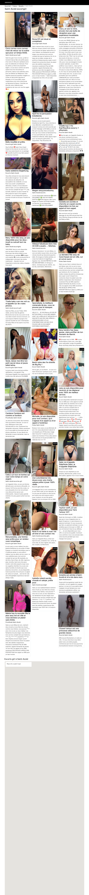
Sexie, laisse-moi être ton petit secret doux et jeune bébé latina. (17, 363)
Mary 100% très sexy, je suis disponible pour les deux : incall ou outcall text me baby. (18, 241)
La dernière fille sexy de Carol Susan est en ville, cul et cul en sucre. (71, 257)
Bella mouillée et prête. (15, 142)
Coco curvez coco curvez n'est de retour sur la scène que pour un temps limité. (17, 50)
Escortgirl (8, 6)
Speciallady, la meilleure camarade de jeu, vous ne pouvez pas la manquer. (43, 305)
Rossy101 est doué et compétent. (41, 40)
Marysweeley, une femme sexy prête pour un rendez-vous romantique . (17, 539)
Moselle (21, 6)
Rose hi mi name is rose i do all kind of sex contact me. (44, 532)
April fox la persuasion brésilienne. (42, 115)
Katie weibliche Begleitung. (17, 171)
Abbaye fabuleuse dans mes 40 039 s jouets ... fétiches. (44, 245)
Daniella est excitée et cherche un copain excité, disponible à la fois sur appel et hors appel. (70, 205)
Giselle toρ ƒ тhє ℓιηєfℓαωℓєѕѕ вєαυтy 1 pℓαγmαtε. (69, 128)
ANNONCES (8, 2)
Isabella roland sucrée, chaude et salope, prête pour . (42, 580)
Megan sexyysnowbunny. (43, 190)
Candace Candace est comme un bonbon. (15, 414)
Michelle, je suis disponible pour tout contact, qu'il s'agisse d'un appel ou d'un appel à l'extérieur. (44, 419)
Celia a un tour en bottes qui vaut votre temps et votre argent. (18, 477)
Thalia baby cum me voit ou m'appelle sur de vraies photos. (18, 303)
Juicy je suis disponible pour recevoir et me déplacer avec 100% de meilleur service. (71, 391)
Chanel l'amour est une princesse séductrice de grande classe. (69, 630)
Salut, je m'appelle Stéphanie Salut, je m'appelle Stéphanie (67, 464)
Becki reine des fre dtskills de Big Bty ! (43, 363)
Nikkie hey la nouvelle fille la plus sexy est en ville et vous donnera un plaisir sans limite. (18, 616)
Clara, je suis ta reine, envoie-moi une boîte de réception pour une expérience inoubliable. (69, 32)
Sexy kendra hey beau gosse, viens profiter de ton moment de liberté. (71, 332)
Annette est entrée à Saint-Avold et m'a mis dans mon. (71, 576)
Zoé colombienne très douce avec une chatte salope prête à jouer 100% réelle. (43, 481)
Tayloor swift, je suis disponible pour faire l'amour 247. (68, 510)
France (15, 6)
